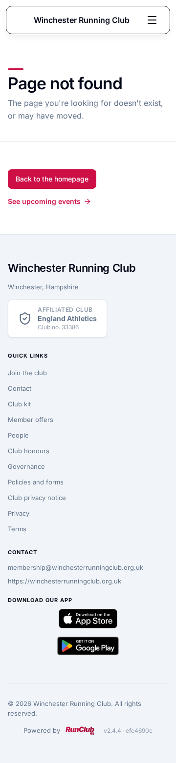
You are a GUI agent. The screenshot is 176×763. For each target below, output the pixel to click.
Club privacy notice (37, 498)
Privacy (18, 513)
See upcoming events (44, 201)
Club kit (19, 404)
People (18, 435)
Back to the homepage (52, 179)
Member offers (30, 419)
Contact (19, 388)
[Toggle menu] (152, 20)
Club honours (28, 451)
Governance (26, 466)
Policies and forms (36, 482)
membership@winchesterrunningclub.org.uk (75, 567)
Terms (17, 529)
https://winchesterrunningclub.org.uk (64, 581)
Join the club (27, 373)
